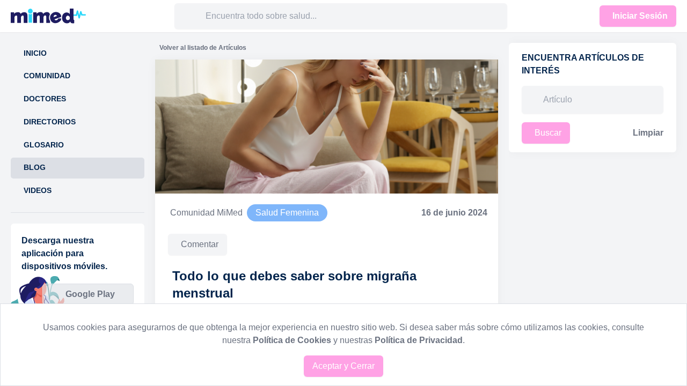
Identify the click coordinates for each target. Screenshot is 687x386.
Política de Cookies (292, 340)
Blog (35, 168)
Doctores (45, 99)
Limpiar (648, 132)
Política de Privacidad (419, 340)
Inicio (35, 53)
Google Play (90, 294)
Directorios (50, 122)
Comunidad (47, 76)
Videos (38, 191)
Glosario (44, 145)
